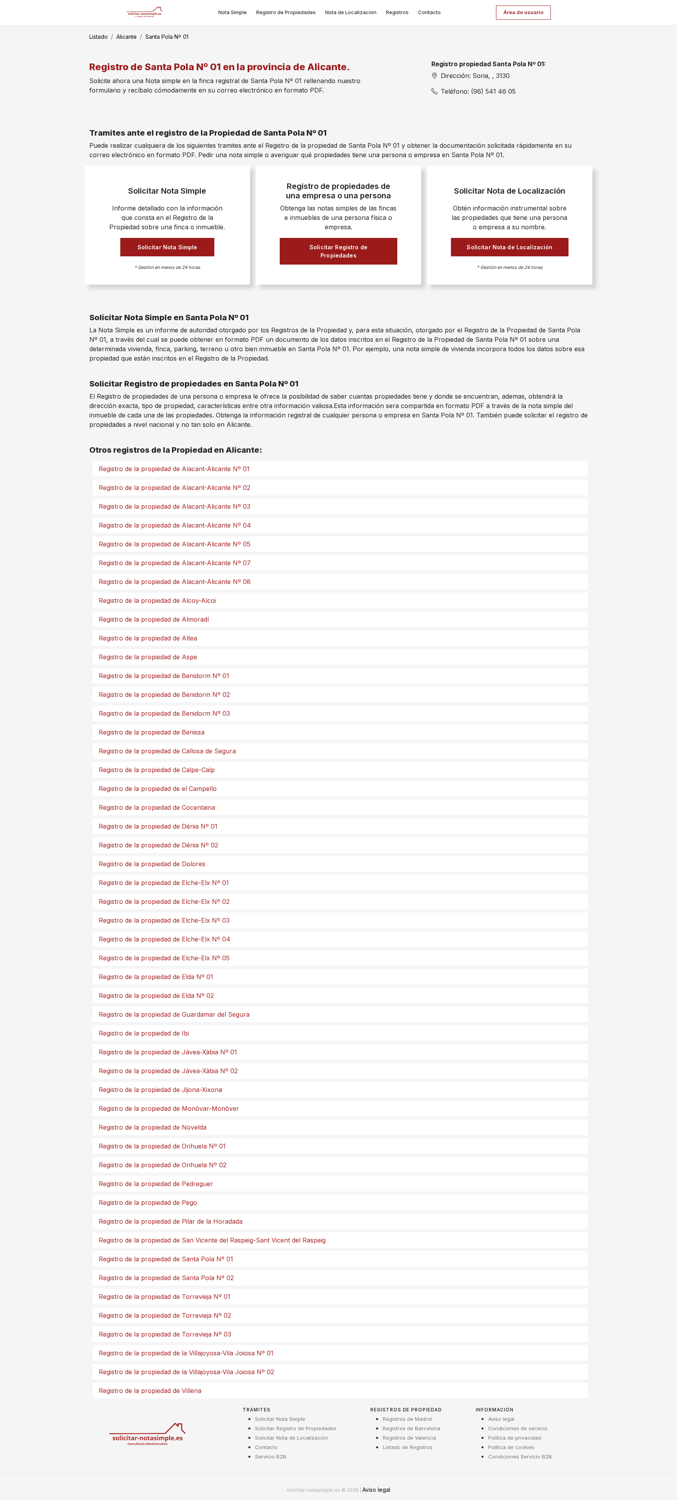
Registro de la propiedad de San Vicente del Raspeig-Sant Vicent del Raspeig (212, 1240)
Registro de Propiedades (286, 12)
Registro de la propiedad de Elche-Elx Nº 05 (164, 958)
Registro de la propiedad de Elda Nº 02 (156, 995)
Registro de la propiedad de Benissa (152, 732)
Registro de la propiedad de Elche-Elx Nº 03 (164, 920)
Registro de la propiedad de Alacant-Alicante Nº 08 (175, 582)
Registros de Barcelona (411, 1428)
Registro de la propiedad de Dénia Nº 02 (158, 845)
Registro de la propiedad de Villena (150, 1391)
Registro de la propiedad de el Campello (158, 789)
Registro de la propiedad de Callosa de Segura (167, 751)
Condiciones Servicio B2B (520, 1456)
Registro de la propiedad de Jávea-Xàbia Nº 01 (168, 1052)
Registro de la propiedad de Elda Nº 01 (156, 977)
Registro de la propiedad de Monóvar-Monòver (169, 1108)
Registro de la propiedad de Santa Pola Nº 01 (166, 1259)
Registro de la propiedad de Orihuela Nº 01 (162, 1146)
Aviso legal (501, 1419)
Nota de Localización (351, 12)
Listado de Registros (408, 1447)
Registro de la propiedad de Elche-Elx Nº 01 (164, 883)
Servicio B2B (270, 1456)
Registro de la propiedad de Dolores (152, 864)
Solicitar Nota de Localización (509, 247)
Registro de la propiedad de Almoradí (154, 619)
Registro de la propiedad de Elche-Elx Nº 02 (164, 901)
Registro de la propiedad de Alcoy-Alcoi (157, 600)
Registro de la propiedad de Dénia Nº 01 (158, 826)
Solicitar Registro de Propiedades (338, 251)
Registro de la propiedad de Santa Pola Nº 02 (166, 1278)
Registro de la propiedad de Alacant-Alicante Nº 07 (175, 563)
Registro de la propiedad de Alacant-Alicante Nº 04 (175, 525)
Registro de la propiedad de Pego (148, 1202)
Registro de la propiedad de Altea (148, 638)
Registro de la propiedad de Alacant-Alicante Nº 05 (174, 544)
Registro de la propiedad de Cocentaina (157, 807)
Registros (397, 12)
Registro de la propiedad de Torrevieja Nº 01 (164, 1296)
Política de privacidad (514, 1438)
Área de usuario (523, 12)
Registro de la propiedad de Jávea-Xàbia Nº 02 (168, 1071)
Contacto (429, 12)
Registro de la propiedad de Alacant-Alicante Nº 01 (174, 469)
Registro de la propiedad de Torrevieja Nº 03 (165, 1334)
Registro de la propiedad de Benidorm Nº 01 (164, 676)
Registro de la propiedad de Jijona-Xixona (160, 1090)
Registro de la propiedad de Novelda (152, 1127)
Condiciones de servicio (518, 1428)
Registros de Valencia (409, 1438)
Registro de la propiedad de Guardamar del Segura (174, 1014)
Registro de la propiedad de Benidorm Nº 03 (164, 713)
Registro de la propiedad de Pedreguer (156, 1184)
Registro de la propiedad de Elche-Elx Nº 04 (164, 939)
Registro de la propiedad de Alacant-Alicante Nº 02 (174, 488)
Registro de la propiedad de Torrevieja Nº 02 (165, 1315)
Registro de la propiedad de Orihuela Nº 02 (162, 1165)
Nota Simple (232, 12)
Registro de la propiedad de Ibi (144, 1033)
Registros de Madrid (407, 1419)
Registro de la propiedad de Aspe (148, 657)
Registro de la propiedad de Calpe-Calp (157, 770)
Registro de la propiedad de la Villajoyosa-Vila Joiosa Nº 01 (186, 1353)
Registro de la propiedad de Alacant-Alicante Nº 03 (174, 506)
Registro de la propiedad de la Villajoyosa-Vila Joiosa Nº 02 (186, 1372)
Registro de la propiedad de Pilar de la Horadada (171, 1221)
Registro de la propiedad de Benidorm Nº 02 (164, 694)
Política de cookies (511, 1447)
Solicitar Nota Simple (167, 247)
